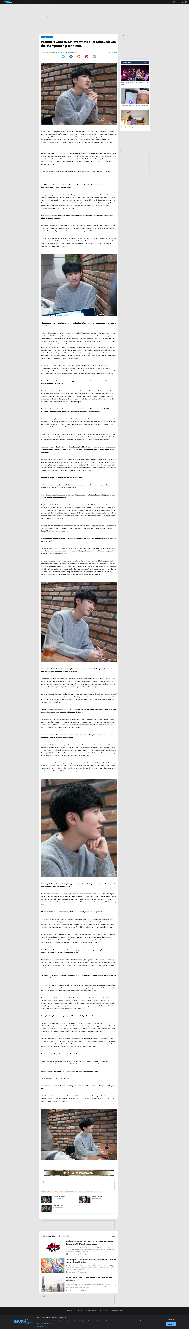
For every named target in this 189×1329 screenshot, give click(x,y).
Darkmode (170, 2)
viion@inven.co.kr (59, 1207)
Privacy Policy (103, 1310)
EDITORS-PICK (49, 1191)
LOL (81, 1191)
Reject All (171, 1320)
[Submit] (78, 56)
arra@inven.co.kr (97, 1198)
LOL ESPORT (86, 1191)
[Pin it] (86, 56)
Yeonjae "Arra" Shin (97, 1196)
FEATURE (50, 2)
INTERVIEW (34, 2)
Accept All (171, 1324)
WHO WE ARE (17, 2)
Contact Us (79, 1310)
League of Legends (98, 1191)
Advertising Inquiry (117, 1310)
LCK (78, 1191)
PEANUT (91, 1191)
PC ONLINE (61, 1191)
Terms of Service (91, 1310)
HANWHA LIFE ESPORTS (68, 1191)
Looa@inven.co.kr (59, 1198)
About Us (69, 1310)
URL (94, 56)
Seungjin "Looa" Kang (59, 1196)
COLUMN (42, 2)
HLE (75, 1191)
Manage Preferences (42, 1326)
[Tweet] (63, 56)
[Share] (71, 56)
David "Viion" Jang (58, 1205)
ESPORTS (55, 1191)
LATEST (26, 2)
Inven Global (6, 2)
